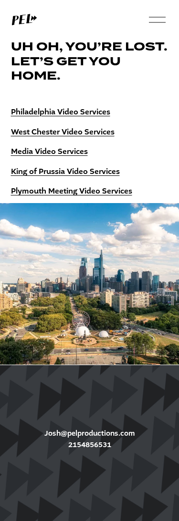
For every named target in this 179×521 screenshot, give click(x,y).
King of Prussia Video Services (65, 171)
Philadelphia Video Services (60, 112)
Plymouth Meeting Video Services (71, 191)
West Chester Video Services (63, 132)
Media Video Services (49, 151)
